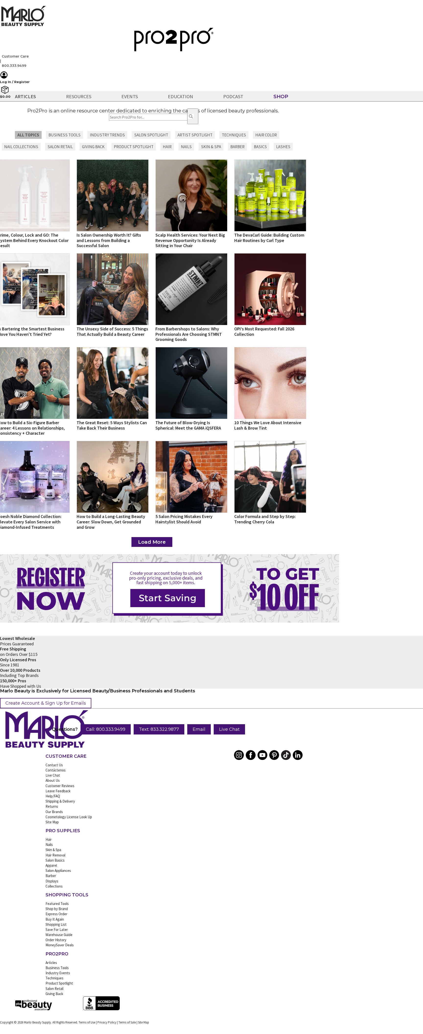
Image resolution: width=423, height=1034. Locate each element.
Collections (54, 886)
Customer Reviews (60, 785)
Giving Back (54, 993)
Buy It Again (55, 919)
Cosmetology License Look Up (69, 817)
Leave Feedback (58, 791)
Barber (51, 875)
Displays (52, 881)
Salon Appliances (58, 870)
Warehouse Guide (59, 934)
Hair (49, 839)
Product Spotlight (59, 983)
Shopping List (56, 924)
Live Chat (229, 729)
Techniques (54, 978)
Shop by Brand (57, 908)
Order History (56, 940)
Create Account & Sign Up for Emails (45, 703)
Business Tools (57, 967)
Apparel (51, 865)
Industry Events (58, 973)
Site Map (52, 822)
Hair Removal (55, 855)
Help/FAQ (53, 796)
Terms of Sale (127, 1022)
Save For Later (57, 929)
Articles (51, 962)
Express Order (56, 914)
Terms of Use (87, 1022)
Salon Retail (54, 988)
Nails (49, 844)
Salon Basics (55, 860)
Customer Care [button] (15, 56)
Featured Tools (57, 903)
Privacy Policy (106, 1022)
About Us (53, 780)
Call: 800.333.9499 (105, 729)
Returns (52, 806)
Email (199, 729)
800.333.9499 (14, 65)
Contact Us (54, 765)
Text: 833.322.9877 (159, 729)
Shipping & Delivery (60, 801)
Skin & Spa (53, 849)
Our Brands (54, 811)
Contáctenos (56, 770)
